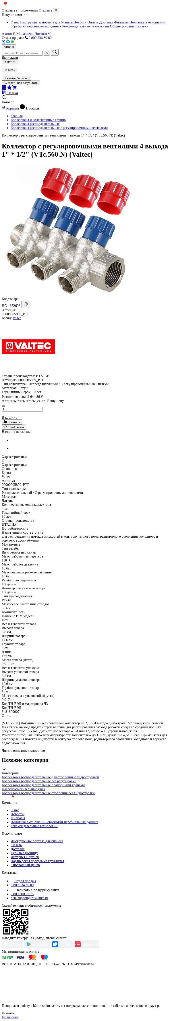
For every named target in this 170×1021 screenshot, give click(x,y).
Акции (7, 34)
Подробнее (10, 1017)
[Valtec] (28, 372)
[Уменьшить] (3, 406)
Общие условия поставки (129, 26)
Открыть (45, 10)
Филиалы (121, 22)
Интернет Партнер (25, 857)
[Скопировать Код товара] (25, 304)
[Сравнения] (4, 88)
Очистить (10, 61)
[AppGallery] (86, 947)
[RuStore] (62, 947)
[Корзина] (14, 88)
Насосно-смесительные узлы (23, 789)
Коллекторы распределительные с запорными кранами (43, 785)
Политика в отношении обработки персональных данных (54, 822)
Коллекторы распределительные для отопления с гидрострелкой (50, 777)
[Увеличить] (3, 414)
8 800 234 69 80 (40, 38)
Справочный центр (25, 865)
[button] (85, 764)
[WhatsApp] (12, 42)
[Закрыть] (56, 10)
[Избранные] (9, 88)
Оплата (93, 22)
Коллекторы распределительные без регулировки (39, 781)
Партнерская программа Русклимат (37, 861)
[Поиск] (55, 52)
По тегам (9, 70)
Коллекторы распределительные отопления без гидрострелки (48, 793)
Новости (80, 22)
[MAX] (4, 42)
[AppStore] (13, 947)
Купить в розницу (24, 853)
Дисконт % (43, 34)
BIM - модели (23, 34)
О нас (15, 22)
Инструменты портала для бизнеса (46, 22)
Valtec (17, 318)
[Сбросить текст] (47, 53)
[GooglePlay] (37, 947)
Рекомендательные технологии (85, 26)
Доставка (106, 22)
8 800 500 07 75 (22, 894)
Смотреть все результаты (21, 83)
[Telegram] (8, 42)
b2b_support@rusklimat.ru (29, 898)
